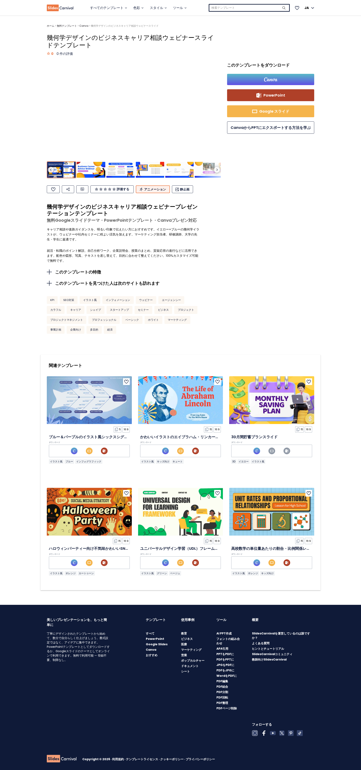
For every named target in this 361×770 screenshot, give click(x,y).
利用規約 (118, 759)
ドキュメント (190, 666)
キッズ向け (163, 461)
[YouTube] (273, 733)
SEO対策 (68, 300)
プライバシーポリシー (200, 759)
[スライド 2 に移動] (91, 169)
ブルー (69, 461)
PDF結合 (222, 686)
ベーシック (132, 320)
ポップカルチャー (193, 660)
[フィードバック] (82, 189)
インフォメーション (118, 300)
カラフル (55, 310)
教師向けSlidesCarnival (269, 659)
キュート (178, 461)
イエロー (244, 461)
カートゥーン (86, 573)
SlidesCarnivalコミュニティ (272, 654)
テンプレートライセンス (142, 759)
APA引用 (222, 649)
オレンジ (71, 573)
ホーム (50, 26)
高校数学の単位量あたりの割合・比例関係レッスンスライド (282, 548)
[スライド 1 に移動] (61, 169)
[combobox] (249, 8)
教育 (184, 633)
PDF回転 (222, 697)
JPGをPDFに (225, 665)
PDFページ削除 (226, 708)
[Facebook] (264, 733)
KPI (52, 300)
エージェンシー (171, 300)
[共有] (68, 189)
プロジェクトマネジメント (66, 320)
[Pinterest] (291, 733)
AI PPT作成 (224, 633)
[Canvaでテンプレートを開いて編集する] (270, 79)
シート (185, 671)
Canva (83, 26)
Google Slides (157, 644)
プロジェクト (186, 310)
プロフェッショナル (104, 320)
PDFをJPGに (225, 670)
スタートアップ (119, 310)
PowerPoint (155, 639)
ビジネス (163, 310)
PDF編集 (222, 681)
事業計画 (55, 330)
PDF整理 (222, 703)
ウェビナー (146, 300)
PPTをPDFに (225, 654)
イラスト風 (90, 300)
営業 (184, 655)
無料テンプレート (67, 26)
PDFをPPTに (225, 659)
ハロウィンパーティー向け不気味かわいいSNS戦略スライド (99, 548)
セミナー (143, 310)
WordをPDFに (226, 676)
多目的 (94, 330)
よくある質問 (260, 643)
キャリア (75, 310)
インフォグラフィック (88, 461)
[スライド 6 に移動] (209, 169)
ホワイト (153, 320)
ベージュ (175, 573)
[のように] (53, 189)
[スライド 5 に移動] (179, 169)
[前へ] (51, 170)
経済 (110, 330)
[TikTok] (300, 733)
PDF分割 (222, 692)
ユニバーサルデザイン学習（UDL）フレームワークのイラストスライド (200, 548)
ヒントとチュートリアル (268, 649)
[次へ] (217, 170)
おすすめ (152, 655)
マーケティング (177, 320)
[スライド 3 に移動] (120, 169)
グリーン (162, 573)
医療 (184, 644)
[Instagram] (255, 733)
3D (233, 461)
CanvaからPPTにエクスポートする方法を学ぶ (271, 127)
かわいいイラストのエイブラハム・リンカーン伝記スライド (191, 436)
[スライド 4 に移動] (150, 169)
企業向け (75, 330)
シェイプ (95, 310)
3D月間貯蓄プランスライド (254, 436)
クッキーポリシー (172, 759)
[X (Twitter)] (282, 733)
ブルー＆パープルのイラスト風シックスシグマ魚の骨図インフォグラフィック (114, 436)
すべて (150, 633)
